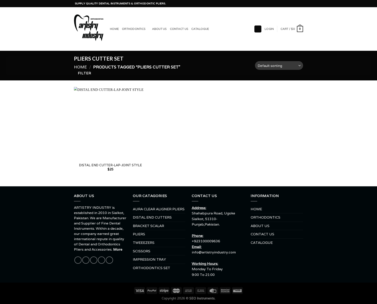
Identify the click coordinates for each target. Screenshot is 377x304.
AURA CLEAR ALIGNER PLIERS (159, 209)
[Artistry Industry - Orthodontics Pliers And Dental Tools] (88, 29)
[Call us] (296, 3)
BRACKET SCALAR (148, 226)
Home (80, 67)
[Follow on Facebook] (280, 3)
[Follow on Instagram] (284, 3)
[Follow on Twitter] (288, 3)
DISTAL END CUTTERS (152, 217)
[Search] (257, 29)
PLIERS (139, 234)
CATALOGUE (200, 29)
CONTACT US (179, 29)
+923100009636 (206, 241)
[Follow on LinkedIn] (301, 3)
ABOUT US (159, 29)
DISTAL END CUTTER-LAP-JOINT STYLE (110, 165)
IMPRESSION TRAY (149, 259)
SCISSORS (141, 251)
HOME (114, 29)
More (117, 249)
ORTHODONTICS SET (151, 268)
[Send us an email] (292, 3)
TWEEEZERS (143, 242)
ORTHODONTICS (134, 29)
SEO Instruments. (202, 298)
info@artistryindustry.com (214, 252)
